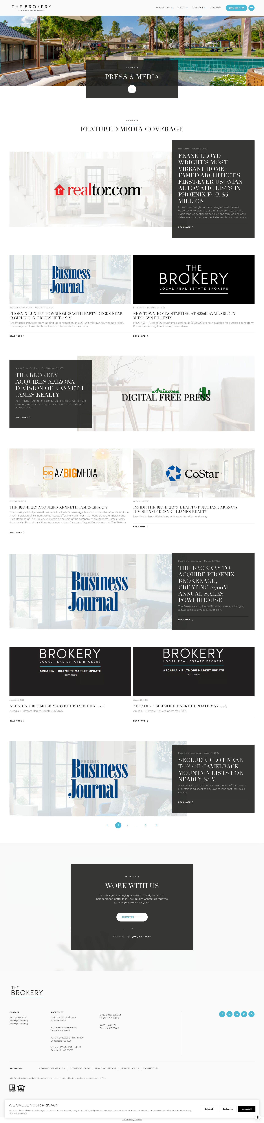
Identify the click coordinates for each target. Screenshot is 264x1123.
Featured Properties (51, 1068)
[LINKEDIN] (237, 1014)
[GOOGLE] (244, 1014)
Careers (216, 8)
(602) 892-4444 (141, 937)
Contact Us (236, 8)
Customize (228, 1109)
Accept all (247, 1109)
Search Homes (130, 1068)
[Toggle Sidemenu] (251, 8)
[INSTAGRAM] (229, 1014)
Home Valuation (105, 1068)
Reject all (209, 1109)
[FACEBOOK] (222, 1014)
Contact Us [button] (151, 1068)
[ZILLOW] (251, 1014)
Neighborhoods (80, 1068)
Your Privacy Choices (132, 1120)
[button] (132, 917)
